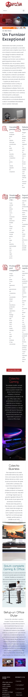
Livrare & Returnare (19, 694)
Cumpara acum (7, 23)
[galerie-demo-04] (7, 662)
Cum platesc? (20, 685)
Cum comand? (20, 689)
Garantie (18, 681)
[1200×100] (14, 27)
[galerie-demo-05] (20, 662)
